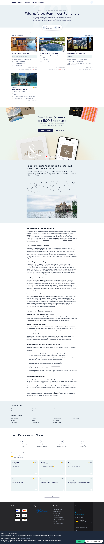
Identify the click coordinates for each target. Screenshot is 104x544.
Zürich (36, 367)
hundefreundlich (57, 422)
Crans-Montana (54, 296)
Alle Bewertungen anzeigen (52, 496)
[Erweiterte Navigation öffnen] (46, 2)
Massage (38, 328)
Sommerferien (35, 422)
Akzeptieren (80, 541)
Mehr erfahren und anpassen (94, 541)
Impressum (56, 521)
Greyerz (34, 410)
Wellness (65, 240)
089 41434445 (80, 514)
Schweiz (39, 320)
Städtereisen (46, 240)
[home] (16, 2)
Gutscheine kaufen (57, 509)
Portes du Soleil (14, 410)
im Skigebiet (56, 420)
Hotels (69, 300)
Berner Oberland (56, 366)
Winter (45, 300)
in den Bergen (14, 418)
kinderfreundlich (57, 418)
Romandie (30, 231)
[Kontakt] (86, 2)
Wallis (12, 408)
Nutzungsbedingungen (58, 519)
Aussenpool (56, 393)
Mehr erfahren (60, 130)
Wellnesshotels (30, 320)
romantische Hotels (46, 320)
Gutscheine (34, 2)
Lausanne (33, 248)
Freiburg (29, 235)
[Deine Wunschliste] (89, 2)
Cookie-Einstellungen (58, 517)
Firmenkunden (56, 513)
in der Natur (35, 241)
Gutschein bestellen (45, 130)
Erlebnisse (27, 2)
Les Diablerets (33, 296)
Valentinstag (76, 418)
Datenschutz (56, 515)
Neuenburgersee (65, 283)
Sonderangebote (15, 422)
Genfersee (34, 233)
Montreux (38, 254)
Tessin (53, 367)
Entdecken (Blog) (57, 511)
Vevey (32, 254)
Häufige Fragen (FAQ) (58, 523)
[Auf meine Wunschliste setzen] (36, 39)
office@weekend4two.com (83, 509)
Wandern (13, 420)
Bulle (54, 408)
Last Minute (41, 2)
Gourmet (70, 240)
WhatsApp (79, 512)
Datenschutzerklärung (25, 538)
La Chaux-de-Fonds (37, 280)
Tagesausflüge (30, 326)
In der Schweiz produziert (53, 156)
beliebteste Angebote (53, 379)
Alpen (32, 238)
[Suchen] (91, 2)
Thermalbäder (58, 238)
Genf (28, 248)
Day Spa (29, 328)
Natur (33, 420)
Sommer (44, 298)
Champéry (39, 296)
